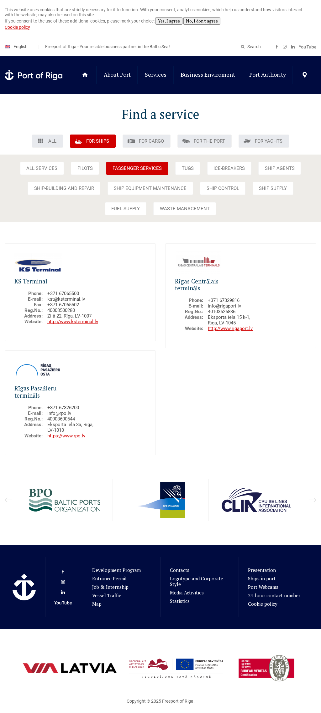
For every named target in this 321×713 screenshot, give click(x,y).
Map (97, 604)
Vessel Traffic (106, 595)
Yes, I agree (169, 21)
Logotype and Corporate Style (196, 581)
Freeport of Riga (177, 701)
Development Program (116, 570)
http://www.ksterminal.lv (72, 321)
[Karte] (304, 75)
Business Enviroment (208, 74)
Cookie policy (17, 27)
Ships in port (262, 578)
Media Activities (187, 592)
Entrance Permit (109, 578)
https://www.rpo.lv (66, 436)
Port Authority (267, 74)
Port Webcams (263, 587)
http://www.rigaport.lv (230, 328)
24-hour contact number (274, 595)
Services (155, 74)
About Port (117, 74)
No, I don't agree (202, 21)
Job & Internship (110, 587)
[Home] (85, 75)
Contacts (179, 570)
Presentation (262, 570)
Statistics (180, 601)
